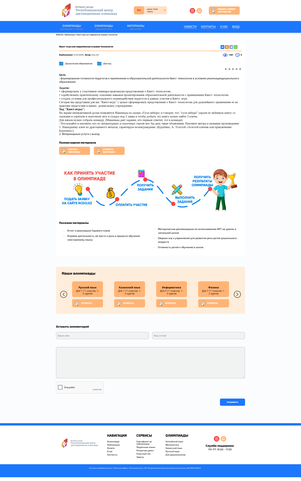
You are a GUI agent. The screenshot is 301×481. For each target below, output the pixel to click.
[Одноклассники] (227, 47)
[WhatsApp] (236, 47)
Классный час (143, 453)
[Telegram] (231, 47)
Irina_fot (95, 55)
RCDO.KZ (59, 35)
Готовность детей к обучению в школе (180, 247)
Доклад (107, 63)
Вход (236, 26)
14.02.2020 (78, 55)
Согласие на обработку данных (100, 468)
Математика (172, 444)
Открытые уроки (145, 450)
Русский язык (173, 451)
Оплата (111, 448)
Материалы (135, 27)
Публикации (70, 35)
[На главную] (89, 10)
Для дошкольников (175, 454)
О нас (224, 26)
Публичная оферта (121, 468)
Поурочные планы (145, 447)
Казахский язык (174, 448)
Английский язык (174, 441)
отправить (232, 402)
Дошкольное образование (78, 63)
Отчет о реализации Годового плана (88, 230)
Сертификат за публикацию (144, 442)
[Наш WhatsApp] (199, 10)
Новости (190, 26)
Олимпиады (72, 27)
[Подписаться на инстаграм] (192, 10)
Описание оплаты (136, 468)
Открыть (86, 303)
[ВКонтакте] (222, 47)
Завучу (140, 457)
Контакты (208, 26)
